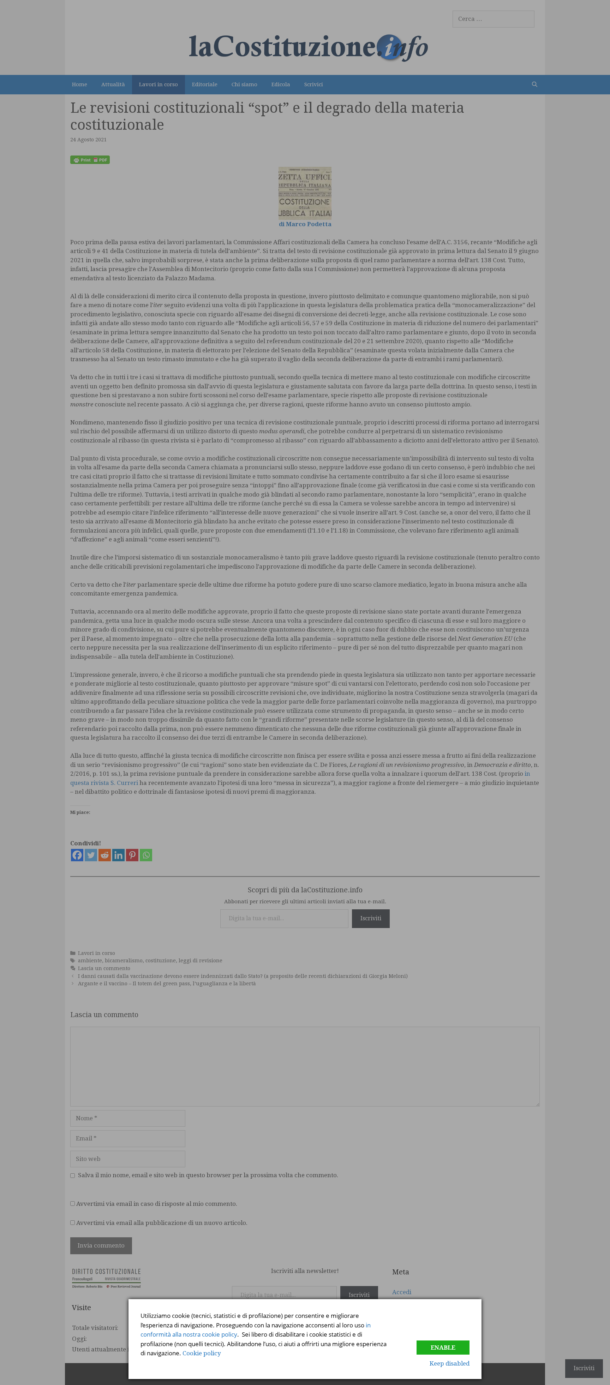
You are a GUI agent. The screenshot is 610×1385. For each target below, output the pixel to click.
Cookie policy (202, 1353)
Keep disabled (450, 1363)
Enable (443, 1347)
